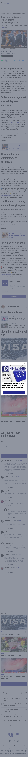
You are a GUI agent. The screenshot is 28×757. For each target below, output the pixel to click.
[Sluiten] (25, 363)
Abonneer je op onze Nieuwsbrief (14, 392)
